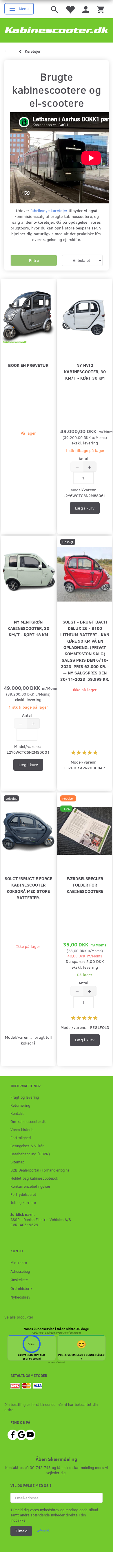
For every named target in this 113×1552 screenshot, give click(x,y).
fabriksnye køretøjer (49, 210)
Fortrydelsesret (23, 1194)
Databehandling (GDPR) (30, 1153)
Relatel (61, 1362)
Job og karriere (23, 1202)
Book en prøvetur (28, 365)
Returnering (20, 1105)
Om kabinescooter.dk (28, 1121)
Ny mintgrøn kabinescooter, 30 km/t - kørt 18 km (28, 628)
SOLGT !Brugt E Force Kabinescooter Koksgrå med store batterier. (28, 887)
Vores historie (22, 1129)
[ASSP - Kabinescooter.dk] (56, 30)
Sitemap (17, 1161)
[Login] (86, 9)
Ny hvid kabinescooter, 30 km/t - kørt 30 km (85, 371)
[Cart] (100, 9)
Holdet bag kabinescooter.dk (34, 1178)
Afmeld (43, 1530)
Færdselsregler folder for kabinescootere (85, 884)
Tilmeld (21, 1530)
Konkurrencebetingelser (30, 1186)
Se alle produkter (18, 1316)
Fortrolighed (20, 1137)
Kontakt (17, 1113)
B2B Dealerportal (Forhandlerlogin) (39, 1169)
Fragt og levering (24, 1097)
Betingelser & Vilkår (27, 1145)
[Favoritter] (70, 9)
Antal (83, 458)
